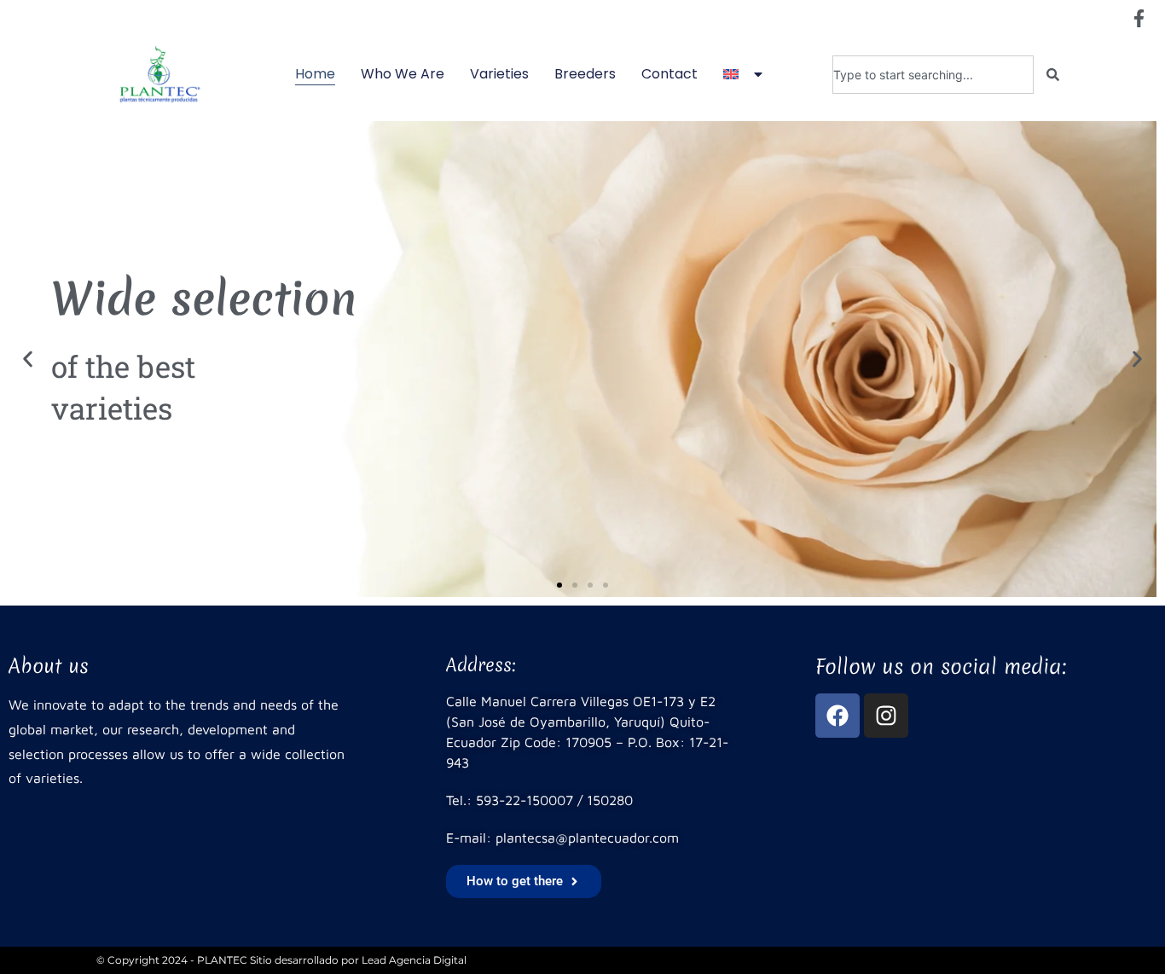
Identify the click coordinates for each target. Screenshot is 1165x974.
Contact (669, 74)
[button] (27, 359)
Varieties (499, 74)
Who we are (402, 74)
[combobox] (932, 74)
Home (315, 74)
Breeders (585, 74)
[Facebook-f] (1138, 18)
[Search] (1053, 74)
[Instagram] (886, 715)
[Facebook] (837, 715)
